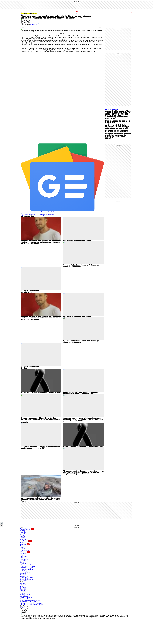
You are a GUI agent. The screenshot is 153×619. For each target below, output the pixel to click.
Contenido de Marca (26, 579)
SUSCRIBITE (29, 13)
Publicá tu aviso (25, 594)
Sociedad (23, 553)
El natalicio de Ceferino (116, 131)
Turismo (22, 538)
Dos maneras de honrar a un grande (117, 122)
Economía (23, 536)
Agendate (24, 544)
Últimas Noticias (27, 529)
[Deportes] (76, 13)
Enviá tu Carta (25, 572)
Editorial (23, 563)
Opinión (22, 562)
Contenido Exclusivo (26, 577)
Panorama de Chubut (27, 568)
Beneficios (23, 607)
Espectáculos (25, 550)
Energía (22, 535)
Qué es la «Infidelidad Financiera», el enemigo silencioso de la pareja (117, 126)
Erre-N (23, 549)
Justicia (23, 533)
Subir (23, 612)
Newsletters (26, 541)
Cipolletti (23, 589)
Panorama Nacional (27, 569)
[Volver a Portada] (76, 11)
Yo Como (23, 560)
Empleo (22, 593)
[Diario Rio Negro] (21, 614)
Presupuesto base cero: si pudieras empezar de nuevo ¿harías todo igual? (118, 135)
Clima (22, 555)
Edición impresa (25, 580)
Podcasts (23, 575)
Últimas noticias (111, 110)
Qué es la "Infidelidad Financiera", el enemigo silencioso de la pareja (81, 265)
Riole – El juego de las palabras (30, 600)
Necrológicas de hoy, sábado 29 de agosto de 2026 (41, 392)
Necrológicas (24, 596)
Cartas (23, 570)
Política (22, 530)
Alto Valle (23, 585)
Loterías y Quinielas (26, 597)
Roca (21, 586)
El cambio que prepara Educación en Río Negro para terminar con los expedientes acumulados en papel (40, 419)
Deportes (24, 15)
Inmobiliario (24, 576)
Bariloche (23, 587)
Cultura (22, 547)
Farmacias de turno (26, 599)
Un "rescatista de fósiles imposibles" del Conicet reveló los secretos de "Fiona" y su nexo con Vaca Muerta (40, 499)
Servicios (23, 539)
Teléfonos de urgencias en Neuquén (31, 604)
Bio (22, 558)
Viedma (22, 590)
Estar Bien (25, 552)
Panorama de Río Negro (28, 566)
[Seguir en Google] (21, 29)
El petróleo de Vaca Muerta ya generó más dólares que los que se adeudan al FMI (40, 447)
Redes (22, 542)
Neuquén (23, 583)
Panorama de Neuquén (28, 565)
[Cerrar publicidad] (1, 523)
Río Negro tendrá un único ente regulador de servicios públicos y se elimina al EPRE (80, 393)
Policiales (23, 573)
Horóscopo (24, 556)
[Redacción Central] (21, 19)
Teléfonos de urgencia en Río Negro (31, 603)
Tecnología (24, 559)
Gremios (23, 532)
